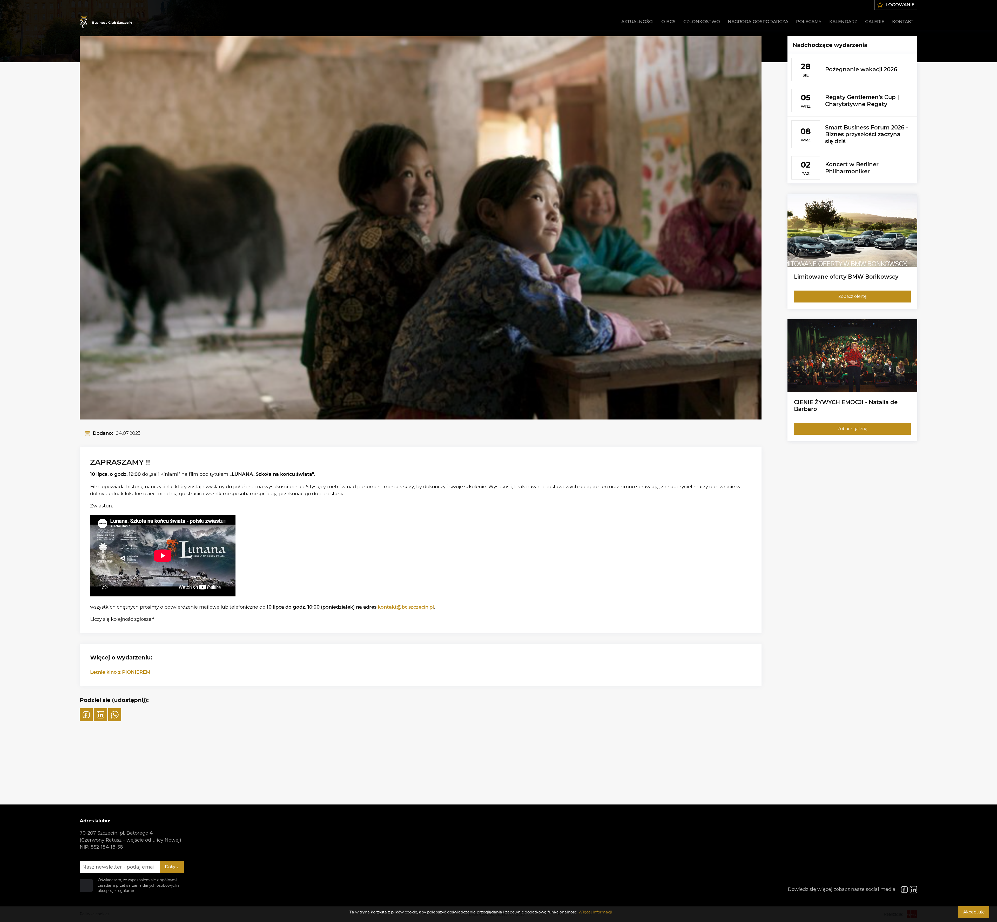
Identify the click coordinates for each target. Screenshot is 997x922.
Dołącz (172, 866)
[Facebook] (86, 714)
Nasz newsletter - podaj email (119, 867)
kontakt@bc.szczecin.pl (406, 607)
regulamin (126, 891)
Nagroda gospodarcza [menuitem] (758, 21)
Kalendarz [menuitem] (843, 21)
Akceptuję (974, 912)
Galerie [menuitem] (874, 21)
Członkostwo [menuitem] (701, 21)
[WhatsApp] (114, 714)
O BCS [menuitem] (668, 21)
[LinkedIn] (100, 714)
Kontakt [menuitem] (902, 21)
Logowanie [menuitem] (900, 4)
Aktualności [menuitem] (637, 21)
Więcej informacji (595, 912)
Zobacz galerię (852, 428)
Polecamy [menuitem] (808, 21)
